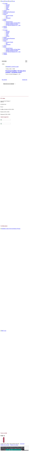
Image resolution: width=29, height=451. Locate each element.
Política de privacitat (5, 444)
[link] (4, 104)
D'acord (7, 449)
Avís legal (22, 443)
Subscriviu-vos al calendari (8, 83)
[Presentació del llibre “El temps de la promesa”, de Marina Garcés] (16, 66)
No (10, 449)
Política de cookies (14, 444)
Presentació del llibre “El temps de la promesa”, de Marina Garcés (16, 71)
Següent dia (24, 79)
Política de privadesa (16, 449)
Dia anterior (4, 79)
